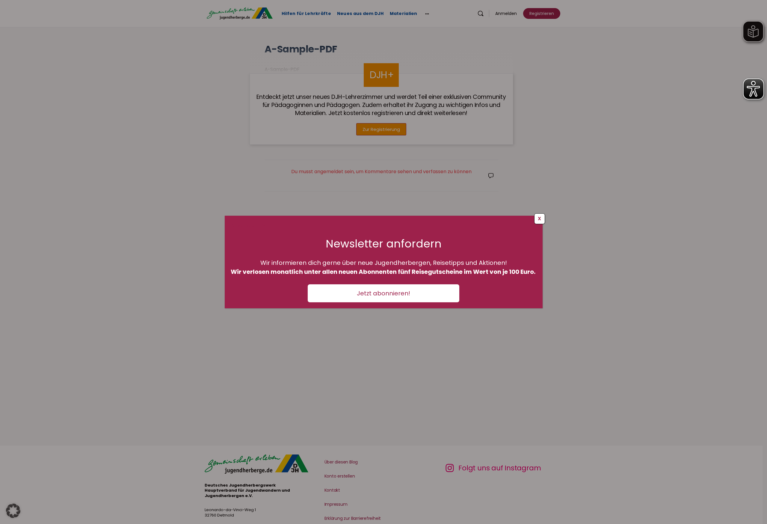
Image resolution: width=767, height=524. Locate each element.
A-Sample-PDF (249, 225)
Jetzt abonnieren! (383, 293)
